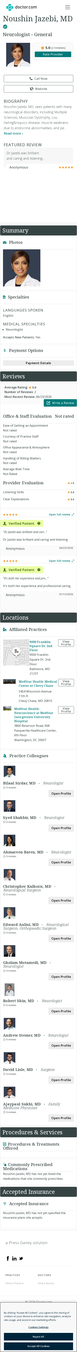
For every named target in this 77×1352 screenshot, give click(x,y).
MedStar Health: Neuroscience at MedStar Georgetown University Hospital (33, 715)
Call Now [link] (40, 79)
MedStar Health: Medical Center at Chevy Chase (38, 684)
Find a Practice (15, 1283)
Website (41, 89)
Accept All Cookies (38, 1346)
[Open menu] (67, 7)
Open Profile (61, 794)
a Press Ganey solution (27, 1242)
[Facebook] (8, 1258)
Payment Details (38, 363)
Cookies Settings (38, 1327)
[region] (38, 1327)
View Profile (66, 643)
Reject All (38, 1336)
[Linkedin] (14, 1258)
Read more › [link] (13, 133)
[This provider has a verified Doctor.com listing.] (5, 26)
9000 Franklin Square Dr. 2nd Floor (41, 646)
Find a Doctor (46, 1283)
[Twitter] (21, 1258)
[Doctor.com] (21, 7)
